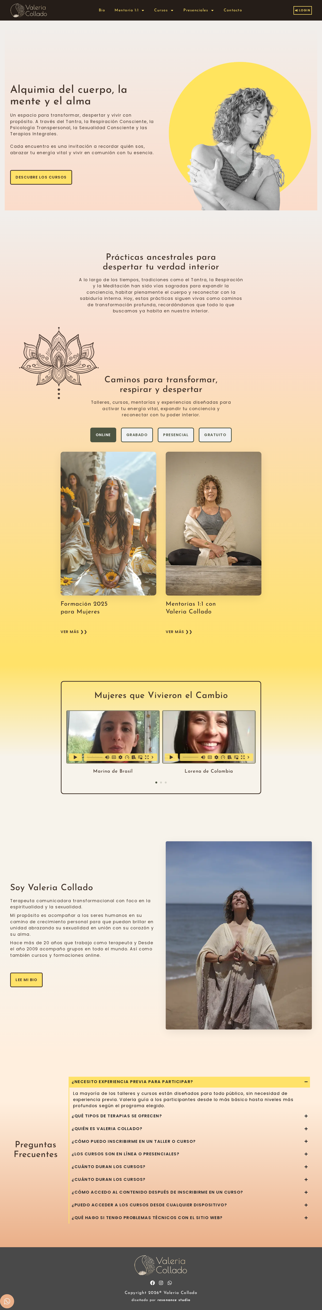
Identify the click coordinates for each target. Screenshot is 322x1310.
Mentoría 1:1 (127, 10)
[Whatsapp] (169, 1282)
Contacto (233, 10)
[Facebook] (152, 1282)
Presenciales (195, 10)
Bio (102, 10)
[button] (156, 782)
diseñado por (161, 1300)
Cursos (161, 10)
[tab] (103, 435)
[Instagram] (161, 1282)
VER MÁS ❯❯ (74, 631)
